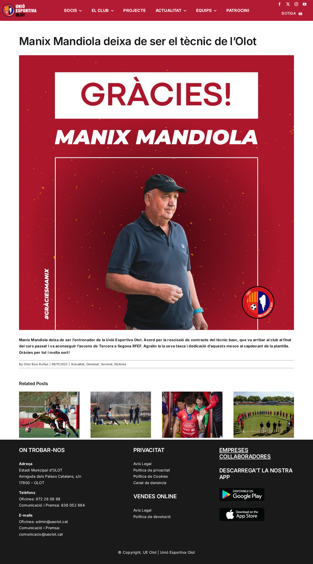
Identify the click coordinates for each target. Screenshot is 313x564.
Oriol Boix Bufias (36, 364)
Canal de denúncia (149, 482)
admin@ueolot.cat (52, 521)
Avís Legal (142, 463)
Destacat (92, 364)
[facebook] (279, 4)
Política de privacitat (151, 470)
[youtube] (304, 4)
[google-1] (241, 490)
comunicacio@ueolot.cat (41, 534)
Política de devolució (152, 516)
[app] (241, 509)
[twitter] (288, 4)
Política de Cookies (150, 476)
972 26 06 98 (48, 499)
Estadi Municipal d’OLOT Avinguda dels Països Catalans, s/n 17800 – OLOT (50, 476)
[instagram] (296, 4)
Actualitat (77, 364)
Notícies (120, 364)
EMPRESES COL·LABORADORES (245, 453)
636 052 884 (73, 505)
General (107, 364)
